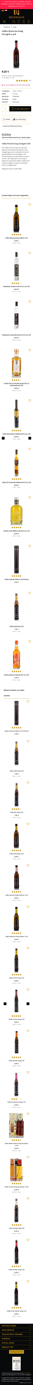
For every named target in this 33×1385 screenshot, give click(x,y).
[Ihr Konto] (23, 21)
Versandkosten (27, 1373)
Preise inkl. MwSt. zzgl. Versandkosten (12, 76)
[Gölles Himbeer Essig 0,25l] (16, 1251)
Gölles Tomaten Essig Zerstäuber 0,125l (16, 1187)
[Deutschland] (3, 10)
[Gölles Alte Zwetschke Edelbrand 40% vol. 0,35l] (16, 462)
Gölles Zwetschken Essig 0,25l (16, 1102)
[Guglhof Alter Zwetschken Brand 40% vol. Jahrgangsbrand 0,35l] (16, 363)
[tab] (6, 134)
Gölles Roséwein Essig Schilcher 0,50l (16, 895)
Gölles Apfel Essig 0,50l (16, 854)
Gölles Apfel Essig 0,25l (17, 626)
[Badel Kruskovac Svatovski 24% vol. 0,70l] (16, 654)
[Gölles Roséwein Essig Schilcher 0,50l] (16, 877)
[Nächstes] (29, 438)
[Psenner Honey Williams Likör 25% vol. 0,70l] (16, 510)
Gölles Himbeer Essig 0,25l (16, 1269)
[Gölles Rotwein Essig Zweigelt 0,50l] (16, 53)
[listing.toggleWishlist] (30, 205)
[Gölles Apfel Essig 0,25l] (16, 606)
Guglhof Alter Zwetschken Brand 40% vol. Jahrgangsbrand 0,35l (16, 384)
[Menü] (4, 21)
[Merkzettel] (18, 21)
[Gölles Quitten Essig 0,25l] (16, 959)
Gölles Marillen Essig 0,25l (16, 1061)
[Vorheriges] (3, 438)
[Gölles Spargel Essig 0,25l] (16, 1210)
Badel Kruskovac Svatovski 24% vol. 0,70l (16, 675)
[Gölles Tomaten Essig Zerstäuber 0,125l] (16, 1168)
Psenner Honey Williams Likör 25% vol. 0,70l (16, 531)
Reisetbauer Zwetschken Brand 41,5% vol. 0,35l (16, 335)
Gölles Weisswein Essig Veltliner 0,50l (16, 238)
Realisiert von (23, 1382)
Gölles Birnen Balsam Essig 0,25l (16, 1311)
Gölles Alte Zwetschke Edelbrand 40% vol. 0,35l (16, 482)
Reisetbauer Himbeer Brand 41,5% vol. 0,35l (16, 286)
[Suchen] (13, 21)
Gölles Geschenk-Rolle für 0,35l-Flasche (16, 579)
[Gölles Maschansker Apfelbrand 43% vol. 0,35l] (16, 413)
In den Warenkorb (22, 109)
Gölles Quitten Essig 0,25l (16, 978)
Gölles (14, 99)
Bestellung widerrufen (16, 1352)
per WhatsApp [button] (21, 119)
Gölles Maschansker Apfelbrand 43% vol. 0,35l (16, 434)
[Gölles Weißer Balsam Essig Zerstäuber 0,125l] (16, 1125)
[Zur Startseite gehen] (16, 14)
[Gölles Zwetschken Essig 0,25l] (16, 1084)
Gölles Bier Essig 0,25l (16, 812)
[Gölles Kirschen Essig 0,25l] (16, 1001)
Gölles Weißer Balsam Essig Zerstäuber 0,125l (16, 1144)
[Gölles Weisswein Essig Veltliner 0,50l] (16, 217)
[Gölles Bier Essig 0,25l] (16, 794)
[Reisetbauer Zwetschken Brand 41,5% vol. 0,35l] (16, 314)
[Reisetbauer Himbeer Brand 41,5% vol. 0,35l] (16, 266)
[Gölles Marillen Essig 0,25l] (16, 1042)
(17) (23, 81)
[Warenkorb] (28, 21)
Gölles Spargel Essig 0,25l (16, 1228)
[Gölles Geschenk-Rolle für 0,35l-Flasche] (16, 559)
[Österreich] (6, 10)
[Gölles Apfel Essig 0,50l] (16, 835)
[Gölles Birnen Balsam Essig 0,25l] (16, 1292)
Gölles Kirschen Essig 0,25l (16, 1019)
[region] (16, 53)
